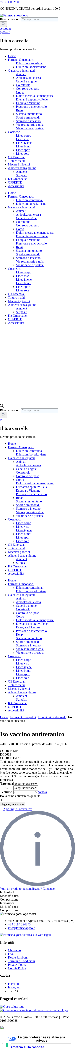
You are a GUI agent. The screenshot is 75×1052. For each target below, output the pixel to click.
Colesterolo (23, 85)
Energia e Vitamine (28, 103)
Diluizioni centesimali (29, 63)
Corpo (20, 92)
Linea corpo (23, 135)
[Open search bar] (2, 406)
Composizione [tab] (9, 899)
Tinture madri (16, 160)
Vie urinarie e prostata (30, 128)
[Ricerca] (3, 24)
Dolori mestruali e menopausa (35, 95)
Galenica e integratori (21, 70)
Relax (19, 110)
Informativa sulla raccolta (24, 1047)
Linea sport (23, 150)
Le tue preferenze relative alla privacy (41, 1038)
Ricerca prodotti (10, 19)
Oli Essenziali (16, 157)
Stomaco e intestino (28, 121)
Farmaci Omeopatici (21, 59)
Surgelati (21, 175)
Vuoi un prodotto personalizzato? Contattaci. (28, 888)
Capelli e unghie (26, 81)
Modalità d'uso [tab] (9, 896)
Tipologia (6, 783)
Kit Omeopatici (17, 179)
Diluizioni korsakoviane (31, 67)
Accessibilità (16, 186)
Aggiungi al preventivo (17, 809)
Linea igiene (24, 142)
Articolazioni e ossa (28, 77)
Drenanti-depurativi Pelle (32, 99)
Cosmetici (14, 132)
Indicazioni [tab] (7, 892)
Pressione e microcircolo (31, 106)
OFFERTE (15, 182)
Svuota (42, 792)
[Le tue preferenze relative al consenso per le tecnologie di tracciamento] (7, 1045)
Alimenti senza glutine (22, 168)
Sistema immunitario (29, 114)
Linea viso (22, 139)
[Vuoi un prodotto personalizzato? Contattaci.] (37, 885)
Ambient (21, 171)
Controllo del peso (27, 88)
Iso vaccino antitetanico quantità (20, 796)
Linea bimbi (23, 146)
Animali (21, 74)
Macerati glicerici (19, 164)
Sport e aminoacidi (28, 117)
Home (12, 56)
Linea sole (22, 153)
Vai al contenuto (10, 1)
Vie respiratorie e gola (30, 124)
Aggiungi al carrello (13, 804)
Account (5, 28)
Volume (6, 792)
